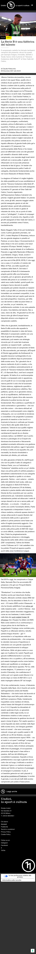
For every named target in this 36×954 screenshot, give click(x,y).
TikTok (3, 850)
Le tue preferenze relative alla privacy (20, 876)
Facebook (4, 845)
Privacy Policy (6, 832)
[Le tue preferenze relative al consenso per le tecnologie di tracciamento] (32, 950)
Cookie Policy (5, 834)
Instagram (4, 843)
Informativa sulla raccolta (11, 880)
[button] (32, 5)
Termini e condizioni (8, 829)
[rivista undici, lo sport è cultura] (15, 5)
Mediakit (4, 824)
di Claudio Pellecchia (8, 69)
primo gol (29, 606)
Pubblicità (4, 827)
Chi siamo (4, 821)
